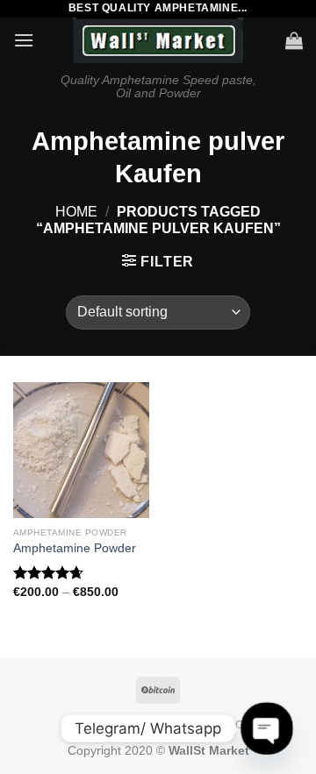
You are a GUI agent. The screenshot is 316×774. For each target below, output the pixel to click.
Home (76, 211)
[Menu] (23, 39)
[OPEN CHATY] (266, 728)
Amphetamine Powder (74, 548)
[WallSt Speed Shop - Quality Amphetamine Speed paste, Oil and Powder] (158, 40)
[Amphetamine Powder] (81, 450)
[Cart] (294, 40)
